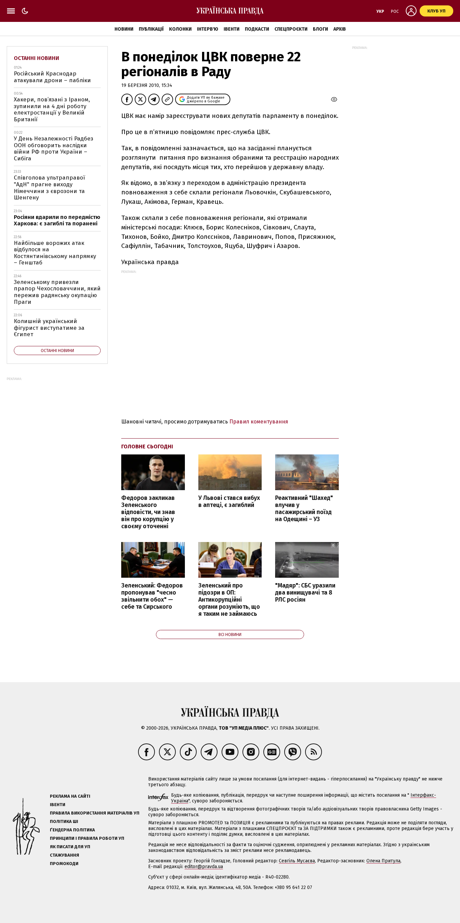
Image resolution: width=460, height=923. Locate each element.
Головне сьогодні (147, 446)
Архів (339, 29)
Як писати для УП (70, 846)
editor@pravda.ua (204, 866)
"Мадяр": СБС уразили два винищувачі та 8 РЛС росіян (305, 592)
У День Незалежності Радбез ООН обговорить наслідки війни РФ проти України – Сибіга (53, 148)
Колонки (180, 29)
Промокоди (64, 863)
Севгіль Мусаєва (297, 861)
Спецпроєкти (290, 29)
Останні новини (36, 58)
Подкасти (257, 29)
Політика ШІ (64, 821)
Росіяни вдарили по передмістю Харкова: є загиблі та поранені (57, 220)
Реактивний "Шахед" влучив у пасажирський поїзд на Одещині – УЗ (304, 509)
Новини (123, 29)
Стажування (64, 855)
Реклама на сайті (70, 796)
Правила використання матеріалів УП (94, 813)
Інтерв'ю (207, 29)
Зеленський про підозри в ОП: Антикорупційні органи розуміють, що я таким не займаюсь (229, 600)
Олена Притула (383, 861)
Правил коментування (258, 421)
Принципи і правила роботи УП (87, 838)
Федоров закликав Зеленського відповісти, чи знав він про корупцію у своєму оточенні (148, 512)
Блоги (320, 29)
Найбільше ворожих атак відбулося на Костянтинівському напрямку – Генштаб (55, 253)
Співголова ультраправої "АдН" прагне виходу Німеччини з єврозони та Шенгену (49, 187)
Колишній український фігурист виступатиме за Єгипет (49, 328)
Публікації (151, 29)
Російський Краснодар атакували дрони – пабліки (52, 77)
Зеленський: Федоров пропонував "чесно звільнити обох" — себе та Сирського (152, 596)
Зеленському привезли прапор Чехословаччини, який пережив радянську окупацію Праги (57, 292)
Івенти (231, 29)
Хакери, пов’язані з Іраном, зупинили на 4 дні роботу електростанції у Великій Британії (52, 109)
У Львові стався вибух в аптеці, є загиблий (229, 502)
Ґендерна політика (72, 829)
